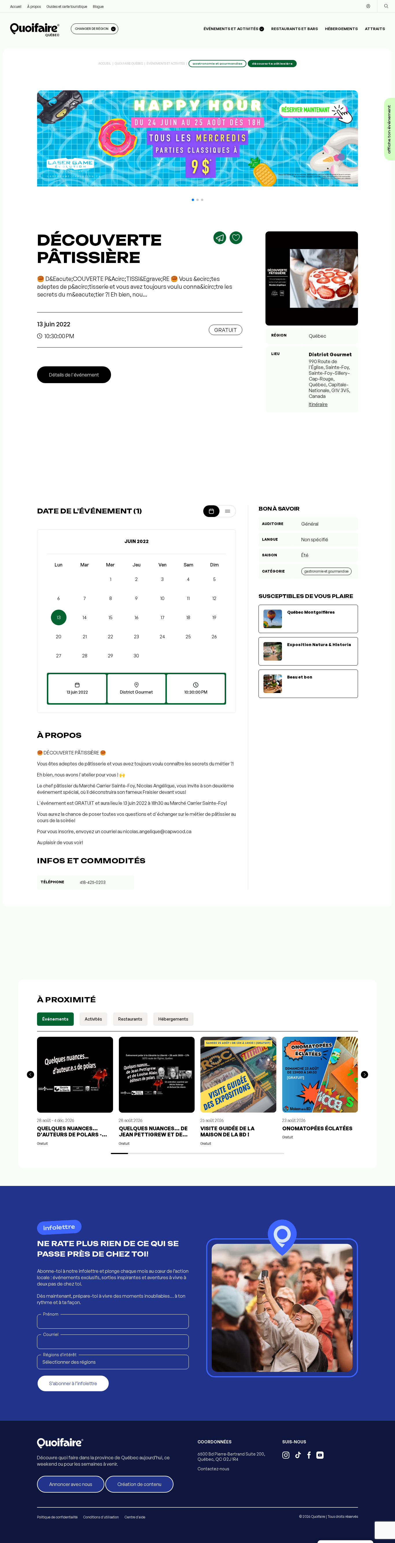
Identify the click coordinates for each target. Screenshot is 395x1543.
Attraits (375, 28)
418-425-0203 (93, 882)
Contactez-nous (213, 1468)
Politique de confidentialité (57, 1517)
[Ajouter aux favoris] (236, 237)
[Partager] (219, 237)
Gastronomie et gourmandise (326, 571)
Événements (55, 1019)
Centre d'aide (135, 1517)
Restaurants (130, 1019)
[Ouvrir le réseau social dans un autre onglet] (285, 1455)
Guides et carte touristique (67, 6)
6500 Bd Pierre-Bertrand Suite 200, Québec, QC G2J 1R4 (231, 1456)
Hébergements (341, 28)
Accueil (15, 6)
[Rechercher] (386, 6)
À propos (34, 6)
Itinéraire (318, 404)
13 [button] (59, 617)
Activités (93, 1019)
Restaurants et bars (294, 28)
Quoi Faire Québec (129, 63)
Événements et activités (166, 63)
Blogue (98, 6)
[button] (193, 200)
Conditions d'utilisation (101, 1517)
